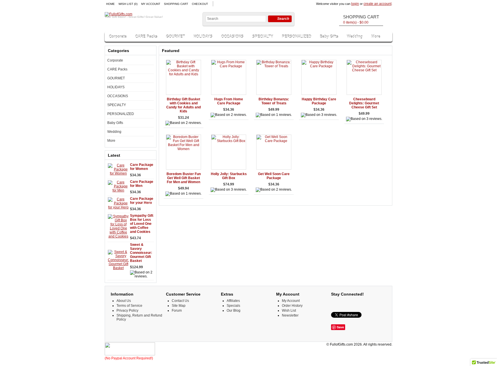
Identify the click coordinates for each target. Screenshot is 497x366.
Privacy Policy (127, 310)
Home (110, 3)
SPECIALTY (262, 37)
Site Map (179, 306)
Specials (233, 306)
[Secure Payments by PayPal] (130, 354)
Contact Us (180, 301)
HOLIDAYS (203, 37)
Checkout (200, 3)
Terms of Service (129, 306)
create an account (377, 4)
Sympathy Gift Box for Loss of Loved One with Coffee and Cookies (141, 224)
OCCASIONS (232, 37)
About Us (123, 301)
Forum (177, 310)
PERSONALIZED (296, 37)
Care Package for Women (141, 167)
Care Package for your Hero (141, 201)
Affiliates (233, 301)
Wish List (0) (127, 3)
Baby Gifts (329, 37)
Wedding (355, 37)
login (355, 4)
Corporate (118, 37)
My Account (150, 3)
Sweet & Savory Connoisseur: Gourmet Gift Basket (141, 253)
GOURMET (175, 37)
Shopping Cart (176, 3)
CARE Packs (146, 37)
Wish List (289, 310)
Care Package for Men (141, 184)
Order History (292, 306)
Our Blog (233, 310)
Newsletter (290, 315)
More (375, 37)
